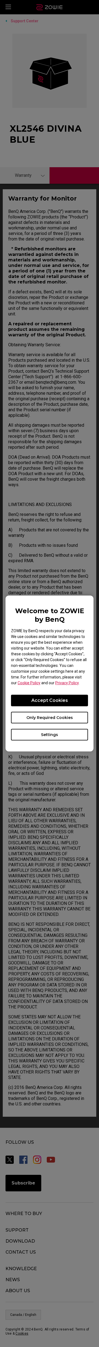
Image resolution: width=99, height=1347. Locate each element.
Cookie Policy (29, 683)
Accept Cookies (49, 700)
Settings (49, 734)
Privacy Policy (67, 683)
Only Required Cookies (49, 717)
